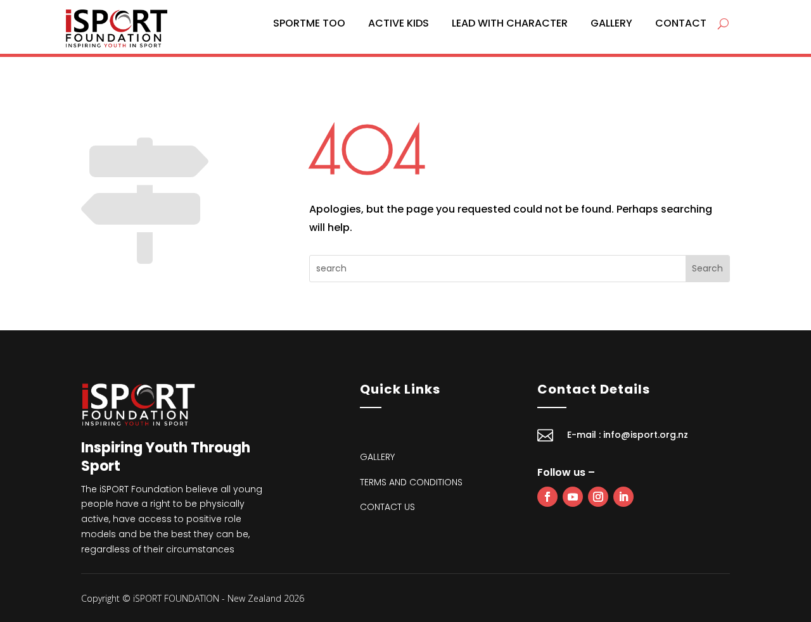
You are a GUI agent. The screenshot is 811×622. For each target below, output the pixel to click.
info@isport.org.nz (645, 434)
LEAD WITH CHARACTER (510, 23)
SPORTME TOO (309, 23)
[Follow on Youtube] (573, 497)
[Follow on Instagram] (598, 497)
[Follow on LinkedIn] (623, 497)
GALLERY (611, 23)
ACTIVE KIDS (398, 23)
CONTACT (680, 23)
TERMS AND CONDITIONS (411, 482)
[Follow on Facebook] (547, 497)
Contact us (387, 507)
